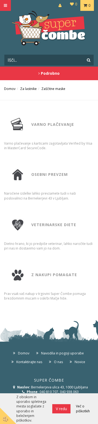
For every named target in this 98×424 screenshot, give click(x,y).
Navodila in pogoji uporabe (62, 353)
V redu (61, 408)
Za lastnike (28, 88)
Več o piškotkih (83, 408)
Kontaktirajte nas (29, 362)
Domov (10, 88)
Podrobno (50, 73)
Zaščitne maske (53, 88)
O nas (58, 362)
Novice (80, 362)
